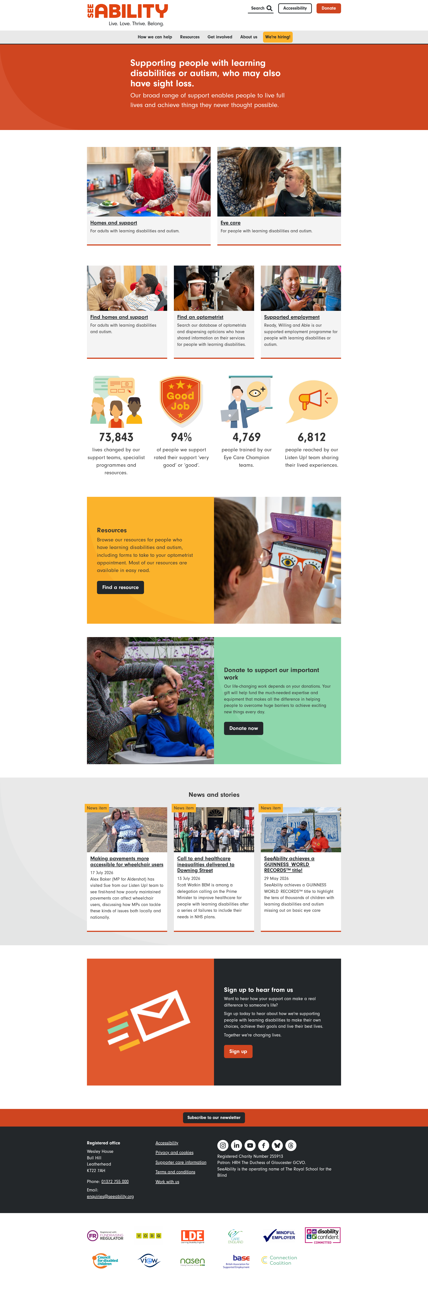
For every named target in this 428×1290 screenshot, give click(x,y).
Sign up (238, 1051)
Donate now (243, 728)
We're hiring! (277, 36)
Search (258, 8)
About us (248, 36)
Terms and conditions (175, 1172)
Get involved (220, 36)
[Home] (128, 14)
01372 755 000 (115, 1181)
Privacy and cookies (174, 1152)
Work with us (167, 1181)
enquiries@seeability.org (110, 1196)
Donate (329, 8)
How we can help (155, 36)
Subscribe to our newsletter (214, 1117)
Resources (190, 36)
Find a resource (120, 587)
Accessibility (295, 8)
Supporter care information (181, 1162)
